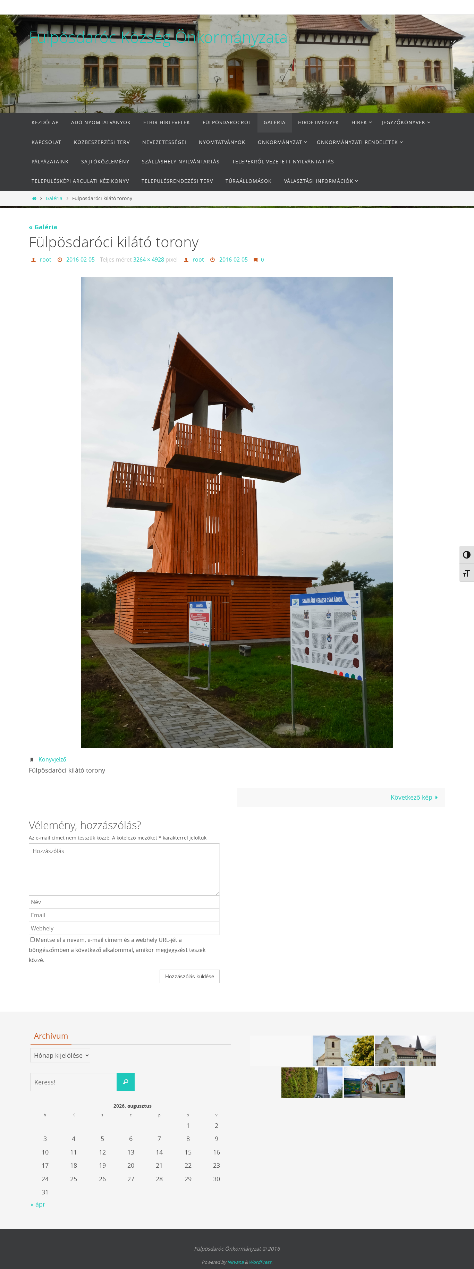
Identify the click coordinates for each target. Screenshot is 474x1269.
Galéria (54, 198)
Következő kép (411, 797)
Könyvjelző (52, 759)
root (45, 259)
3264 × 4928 (148, 259)
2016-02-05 (80, 259)
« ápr (38, 1204)
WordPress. (260, 1262)
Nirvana (235, 1262)
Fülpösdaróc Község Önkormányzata (158, 37)
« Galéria (43, 227)
